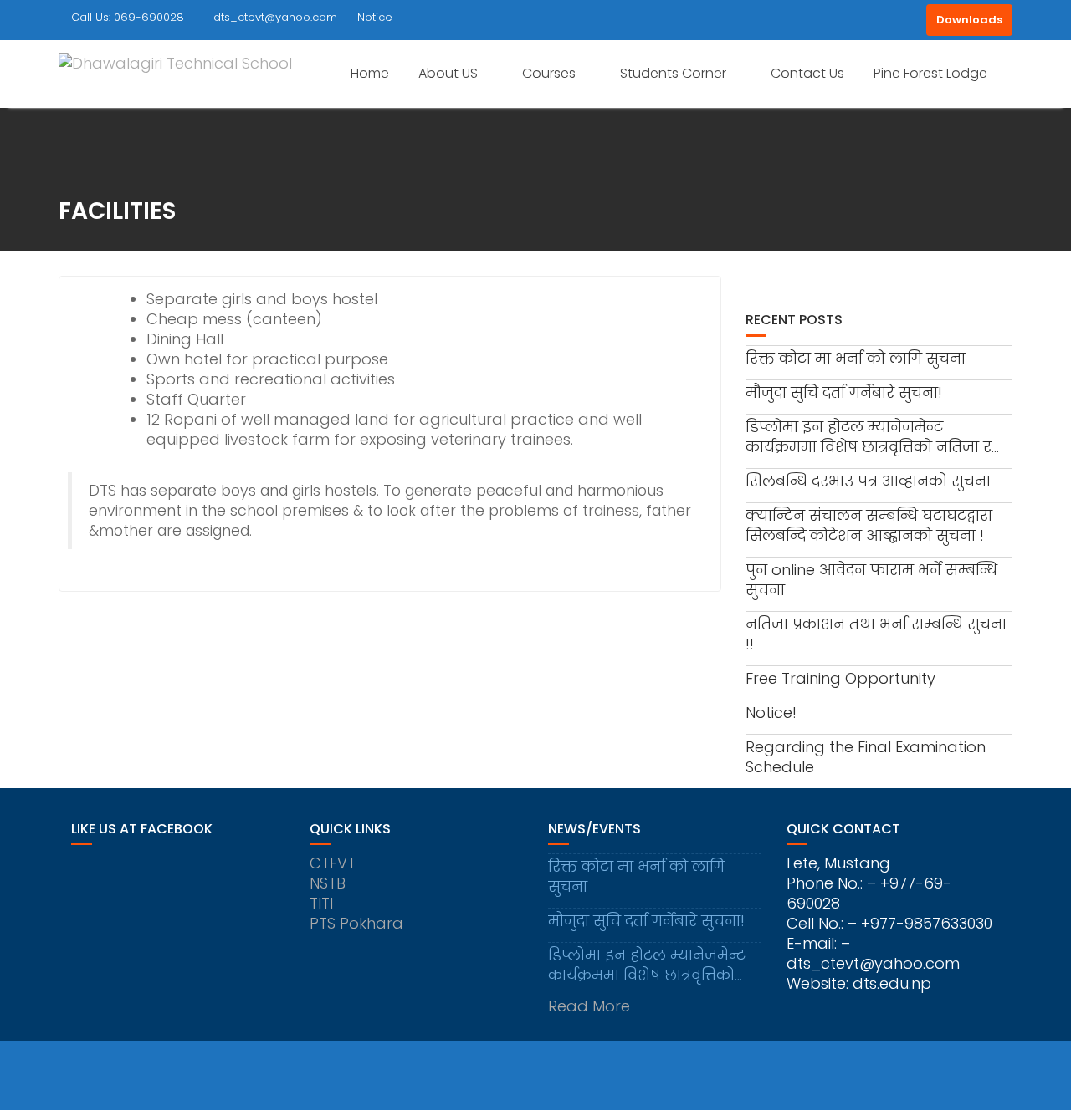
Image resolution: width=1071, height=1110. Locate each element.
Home (370, 73)
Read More (589, 1005)
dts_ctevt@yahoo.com (275, 17)
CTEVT (333, 863)
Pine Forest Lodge (930, 73)
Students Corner (673, 73)
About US (448, 73)
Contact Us (807, 73)
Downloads (969, 20)
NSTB (328, 883)
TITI (321, 903)
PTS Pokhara (356, 923)
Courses (549, 73)
